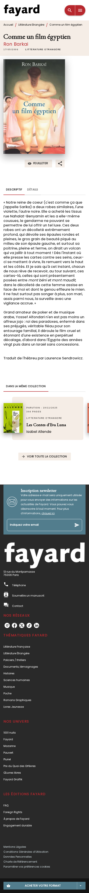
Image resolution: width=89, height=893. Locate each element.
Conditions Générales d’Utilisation (25, 852)
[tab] (14, 190)
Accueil (8, 24)
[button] (43, 49)
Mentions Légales (14, 847)
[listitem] (7, 625)
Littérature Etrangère (31, 24)
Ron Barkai (15, 44)
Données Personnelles (17, 857)
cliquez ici (48, 513)
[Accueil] (21, 10)
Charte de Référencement (20, 861)
